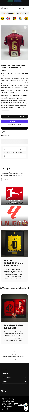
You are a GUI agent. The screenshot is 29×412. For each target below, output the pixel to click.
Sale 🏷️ (19, 13)
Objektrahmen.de (18, 1)
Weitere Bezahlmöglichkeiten (14, 124)
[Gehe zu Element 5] (16, 62)
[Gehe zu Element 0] (9, 62)
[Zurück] (1, 4)
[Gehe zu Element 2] (11, 62)
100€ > (25, 13)
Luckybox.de (10, 1)
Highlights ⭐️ (11, 13)
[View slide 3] (15, 359)
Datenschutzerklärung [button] (7, 409)
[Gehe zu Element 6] (18, 62)
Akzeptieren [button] (22, 404)
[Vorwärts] (27, 4)
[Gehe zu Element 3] (13, 62)
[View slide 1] (12, 359)
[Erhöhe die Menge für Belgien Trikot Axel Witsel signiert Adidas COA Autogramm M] (7, 112)
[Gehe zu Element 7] (19, 62)
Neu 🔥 (4, 13)
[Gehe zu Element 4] (14, 62)
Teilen (4, 131)
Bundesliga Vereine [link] (14, 201)
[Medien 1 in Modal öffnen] (25, 27)
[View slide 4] (17, 359)
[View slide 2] (14, 359)
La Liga (22, 221)
